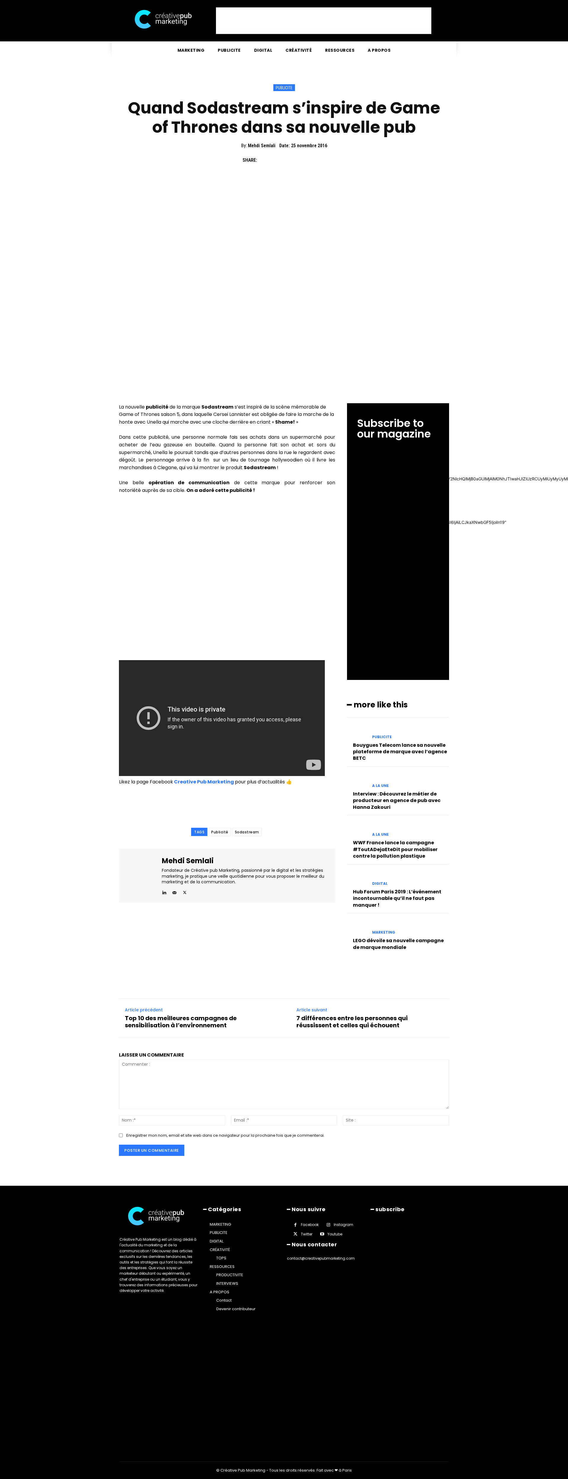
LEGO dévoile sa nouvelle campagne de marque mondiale (398, 943)
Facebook (310, 1224)
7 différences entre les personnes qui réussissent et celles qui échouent (352, 1022)
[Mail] (174, 891)
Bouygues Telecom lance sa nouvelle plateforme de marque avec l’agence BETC (400, 752)
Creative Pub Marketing (203, 781)
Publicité (219, 832)
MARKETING (383, 932)
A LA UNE (380, 786)
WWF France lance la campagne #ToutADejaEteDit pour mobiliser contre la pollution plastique (395, 849)
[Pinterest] (292, 160)
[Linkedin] (164, 891)
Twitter (306, 1234)
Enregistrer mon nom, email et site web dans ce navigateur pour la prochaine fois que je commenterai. (225, 1135)
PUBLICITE (284, 87)
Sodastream (247, 832)
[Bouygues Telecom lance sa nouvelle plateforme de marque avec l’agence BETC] (357, 731)
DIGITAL (380, 883)
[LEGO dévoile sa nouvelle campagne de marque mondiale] (357, 927)
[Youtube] (322, 1234)
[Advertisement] (323, 20)
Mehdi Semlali (261, 145)
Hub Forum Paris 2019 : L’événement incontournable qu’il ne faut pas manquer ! (397, 898)
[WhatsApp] (305, 160)
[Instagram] (328, 1225)
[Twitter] (278, 160)
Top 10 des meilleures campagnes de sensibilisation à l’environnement (181, 1022)
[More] (319, 160)
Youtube (334, 1234)
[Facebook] (264, 160)
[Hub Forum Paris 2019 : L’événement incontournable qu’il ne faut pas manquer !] (357, 878)
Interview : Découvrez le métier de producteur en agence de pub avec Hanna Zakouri (396, 800)
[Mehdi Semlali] (141, 876)
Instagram (343, 1224)
